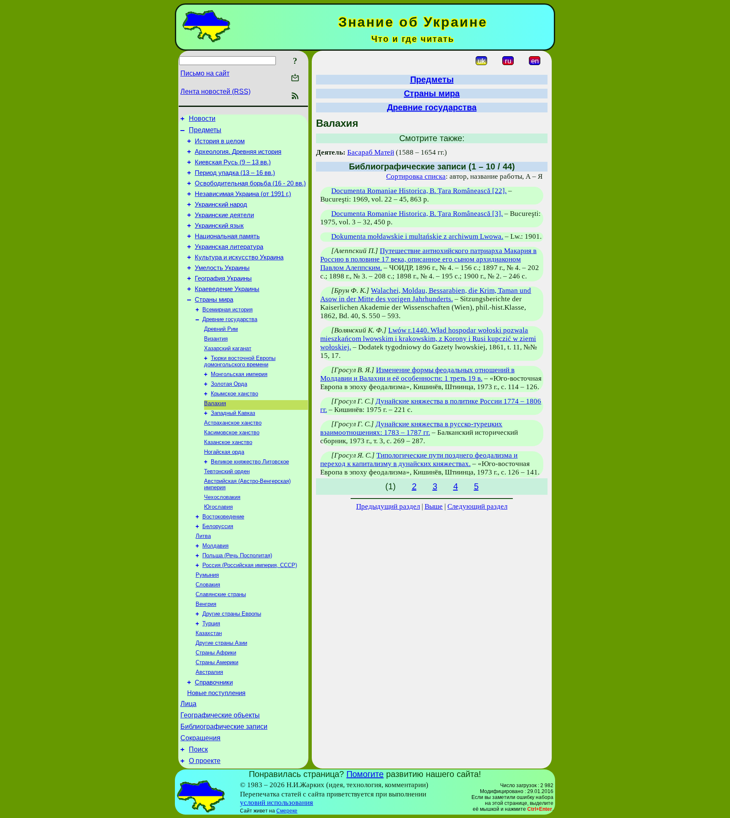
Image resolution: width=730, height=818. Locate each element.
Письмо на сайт (204, 73)
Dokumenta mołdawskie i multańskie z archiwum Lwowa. (417, 236)
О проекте (205, 760)
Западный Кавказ (233, 413)
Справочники (214, 682)
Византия (216, 338)
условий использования (276, 803)
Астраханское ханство (232, 423)
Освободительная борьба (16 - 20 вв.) (250, 183)
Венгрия (206, 604)
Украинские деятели (224, 215)
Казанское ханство (228, 442)
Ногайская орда (224, 452)
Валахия (215, 403)
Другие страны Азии (221, 643)
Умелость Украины (222, 267)
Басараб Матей (370, 152)
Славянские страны (221, 594)
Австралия (209, 672)
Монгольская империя (239, 374)
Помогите (365, 774)
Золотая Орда (229, 384)
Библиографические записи (223, 726)
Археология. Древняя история (238, 151)
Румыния (207, 575)
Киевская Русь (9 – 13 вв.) (233, 162)
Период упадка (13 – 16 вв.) (235, 172)
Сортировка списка (416, 176)
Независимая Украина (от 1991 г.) (243, 194)
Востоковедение (223, 516)
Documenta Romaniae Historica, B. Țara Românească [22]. (419, 191)
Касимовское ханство (231, 432)
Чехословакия (222, 497)
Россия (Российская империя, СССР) (249, 565)
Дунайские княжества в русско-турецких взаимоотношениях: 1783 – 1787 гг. (411, 428)
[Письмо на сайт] (295, 78)
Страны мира (214, 299)
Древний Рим (221, 329)
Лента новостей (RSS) (215, 91)
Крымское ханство (234, 393)
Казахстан (209, 633)
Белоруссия (217, 526)
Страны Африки (216, 652)
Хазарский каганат (227, 348)
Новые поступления (216, 693)
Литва (203, 536)
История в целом (220, 141)
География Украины (223, 278)
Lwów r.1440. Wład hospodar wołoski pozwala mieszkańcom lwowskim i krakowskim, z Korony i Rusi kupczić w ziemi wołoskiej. (428, 338)
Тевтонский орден (227, 471)
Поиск (198, 749)
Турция (211, 623)
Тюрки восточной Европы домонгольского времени (239, 361)
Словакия (208, 584)
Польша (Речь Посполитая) (237, 555)
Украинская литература (229, 246)
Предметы (205, 130)
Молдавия (215, 546)
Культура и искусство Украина (239, 257)
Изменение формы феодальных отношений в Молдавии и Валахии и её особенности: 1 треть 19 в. (417, 374)
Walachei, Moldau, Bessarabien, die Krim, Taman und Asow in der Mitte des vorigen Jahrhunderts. (425, 294)
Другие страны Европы (231, 614)
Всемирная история (227, 309)
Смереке (286, 811)
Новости (202, 118)
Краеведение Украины (227, 289)
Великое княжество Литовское (250, 461)
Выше (434, 506)
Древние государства (229, 319)
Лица (188, 703)
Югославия (218, 507)
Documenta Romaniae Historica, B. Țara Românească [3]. (417, 214)
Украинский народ (221, 204)
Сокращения (200, 738)
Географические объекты (220, 715)
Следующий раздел (477, 506)
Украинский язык (219, 225)
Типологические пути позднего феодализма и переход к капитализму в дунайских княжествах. (419, 459)
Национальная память (227, 236)
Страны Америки (217, 662)
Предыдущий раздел (388, 506)
